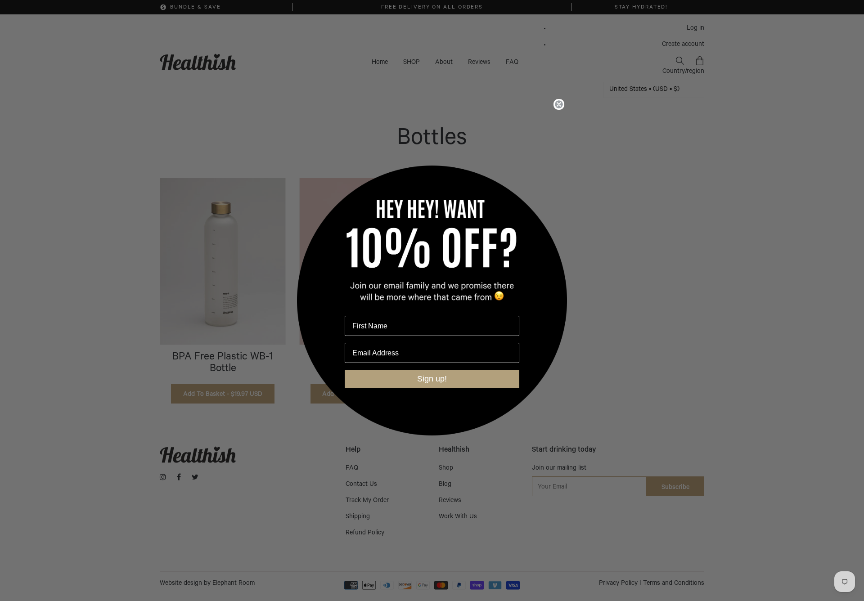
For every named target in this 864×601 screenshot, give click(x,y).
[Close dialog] (558, 104)
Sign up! (432, 378)
